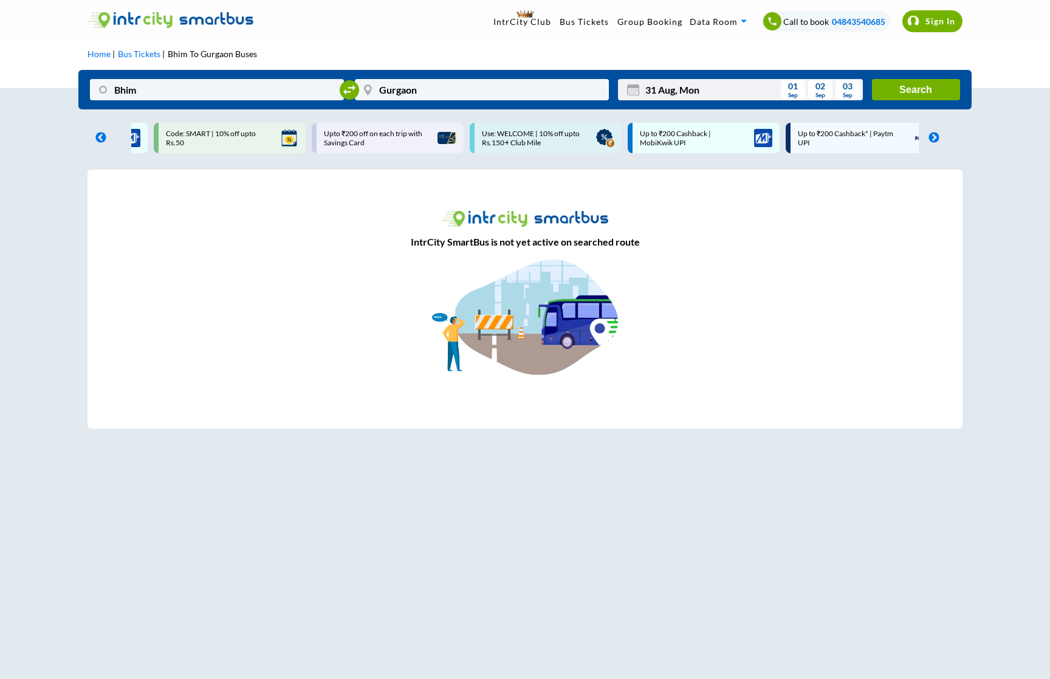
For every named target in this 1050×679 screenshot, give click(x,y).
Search (915, 89)
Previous (98, 138)
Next (931, 138)
